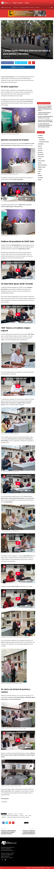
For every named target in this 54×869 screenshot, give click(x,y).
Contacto (27, 2)
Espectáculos (41, 154)
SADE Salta (4, 817)
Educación (40, 150)
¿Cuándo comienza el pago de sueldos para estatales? (44, 113)
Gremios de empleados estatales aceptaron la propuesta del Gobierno (28, 832)
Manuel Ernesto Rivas (44, 141)
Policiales (40, 169)
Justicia (39, 158)
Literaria (11, 47)
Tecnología (40, 177)
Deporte (40, 146)
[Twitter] (52, 7)
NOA (26, 815)
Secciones (20, 2)
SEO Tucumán (4, 867)
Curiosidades (41, 143)
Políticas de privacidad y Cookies (27, 7)
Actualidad (40, 135)
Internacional (41, 156)
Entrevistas (40, 152)
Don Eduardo (42, 139)
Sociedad (40, 175)
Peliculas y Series (41, 167)
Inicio (2, 18)
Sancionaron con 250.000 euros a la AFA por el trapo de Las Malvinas (45, 120)
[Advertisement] (18, 72)
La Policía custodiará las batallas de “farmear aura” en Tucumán (45, 117)
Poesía (30, 815)
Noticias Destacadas (42, 165)
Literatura (22, 815)
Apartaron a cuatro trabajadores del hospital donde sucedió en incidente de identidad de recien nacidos (45, 108)
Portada (15, 2)
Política (39, 171)
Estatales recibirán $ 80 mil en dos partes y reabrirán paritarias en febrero (8, 832)
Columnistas (40, 137)
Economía (40, 148)
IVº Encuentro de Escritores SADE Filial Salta (10, 815)
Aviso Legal (15, 7)
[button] (51, 2)
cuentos (15, 813)
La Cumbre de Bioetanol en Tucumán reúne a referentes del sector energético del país (45, 125)
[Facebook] (50, 7)
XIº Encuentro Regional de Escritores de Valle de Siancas (18, 817)
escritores (21, 813)
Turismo (39, 179)
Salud (39, 173)
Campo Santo (10, 813)
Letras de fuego (7, 18)
